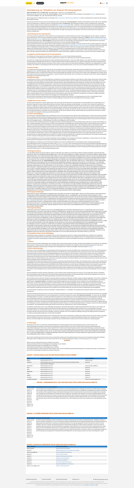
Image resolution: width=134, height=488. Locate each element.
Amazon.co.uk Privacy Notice (62, 465)
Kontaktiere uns (75, 479)
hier (64, 12)
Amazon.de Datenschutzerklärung (63, 452)
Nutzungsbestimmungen (61, 479)
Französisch (61, 18)
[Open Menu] (106, 3)
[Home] (67, 3)
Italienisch (67, 18)
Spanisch (72, 18)
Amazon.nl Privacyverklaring (62, 458)
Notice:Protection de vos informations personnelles (68, 450)
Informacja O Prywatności (62, 460)
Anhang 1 (93, 14)
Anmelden (29, 3)
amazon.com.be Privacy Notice (63, 448)
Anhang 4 (54, 259)
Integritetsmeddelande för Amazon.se (64, 463)
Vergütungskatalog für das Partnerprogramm (96, 39)
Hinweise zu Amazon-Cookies (91, 485)
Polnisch (78, 18)
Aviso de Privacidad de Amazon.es (64, 462)
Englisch (57, 18)
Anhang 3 (90, 246)
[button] (102, 3)
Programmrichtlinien (62, 24)
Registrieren (40, 3)
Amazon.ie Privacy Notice (62, 454)
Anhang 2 (29, 239)
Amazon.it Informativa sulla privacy (64, 456)
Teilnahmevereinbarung (31, 479)
